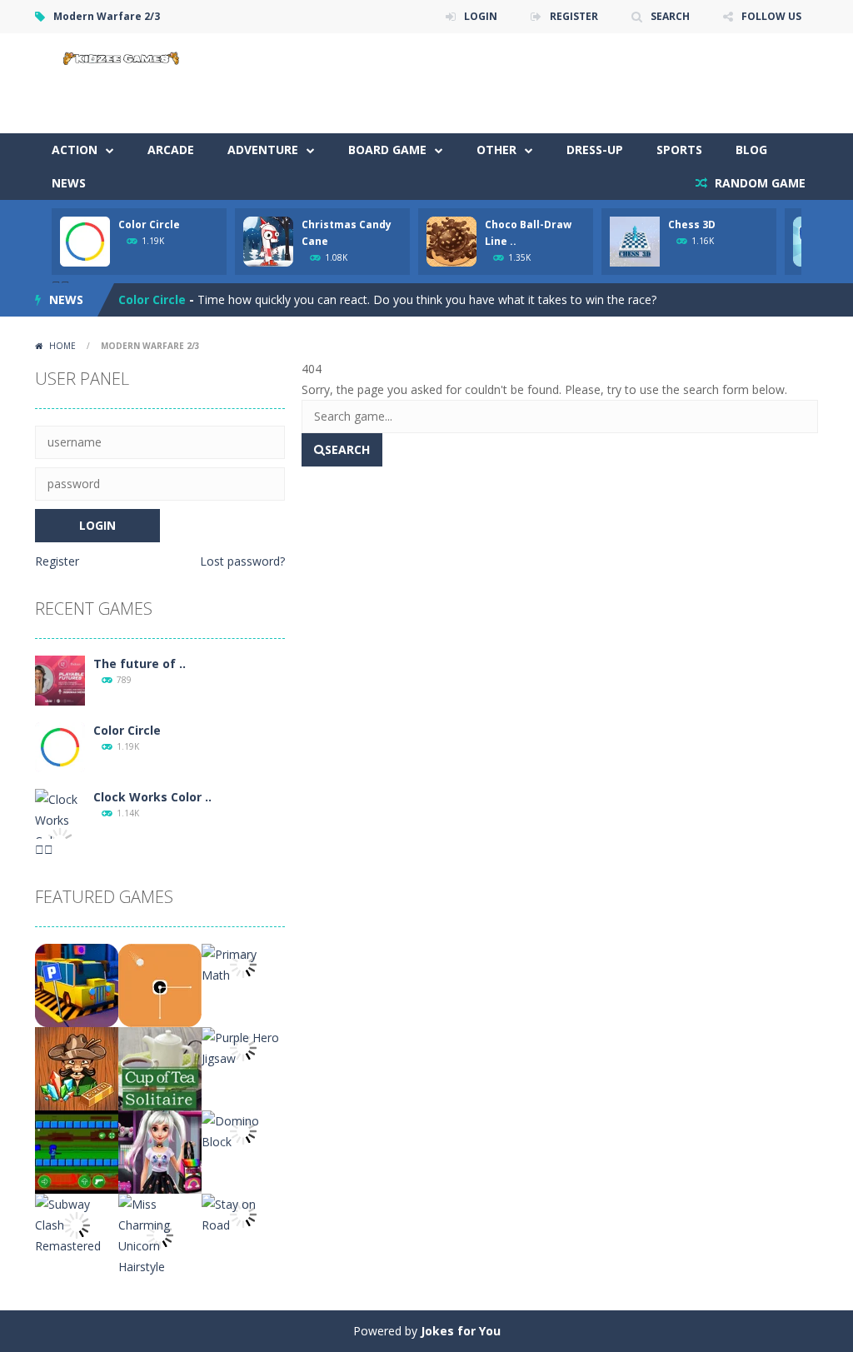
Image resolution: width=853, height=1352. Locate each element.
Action (74, 149)
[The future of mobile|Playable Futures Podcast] (60, 679)
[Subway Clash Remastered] (76, 1223)
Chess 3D (692, 224)
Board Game (387, 149)
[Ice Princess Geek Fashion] (160, 1151)
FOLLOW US (771, 16)
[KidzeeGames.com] (118, 56)
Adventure (262, 149)
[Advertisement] (515, 83)
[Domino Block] (243, 1130)
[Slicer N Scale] (160, 984)
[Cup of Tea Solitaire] (160, 1067)
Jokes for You (461, 1331)
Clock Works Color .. (152, 797)
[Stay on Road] (243, 1213)
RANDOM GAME (758, 183)
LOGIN (480, 16)
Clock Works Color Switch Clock (212, 304)
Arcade (170, 149)
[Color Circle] (60, 746)
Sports (679, 149)
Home (62, 346)
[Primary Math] (243, 963)
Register (57, 561)
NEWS (69, 183)
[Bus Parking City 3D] (76, 984)
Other (496, 149)
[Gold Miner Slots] (76, 1067)
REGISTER (574, 16)
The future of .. (139, 663)
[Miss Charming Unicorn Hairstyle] (160, 1234)
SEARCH (670, 16)
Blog (751, 149)
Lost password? (242, 561)
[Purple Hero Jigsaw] (243, 1047)
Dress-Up (594, 149)
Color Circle (149, 224)
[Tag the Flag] (76, 1151)
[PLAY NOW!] (85, 240)
